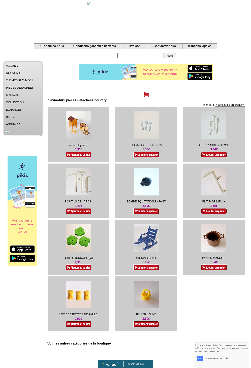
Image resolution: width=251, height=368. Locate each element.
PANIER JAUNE (146, 314)
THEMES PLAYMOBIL (20, 80)
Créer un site (136, 363)
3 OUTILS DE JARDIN (78, 201)
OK (200, 358)
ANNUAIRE (13, 124)
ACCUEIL (12, 65)
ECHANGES (14, 109)
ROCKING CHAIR (146, 258)
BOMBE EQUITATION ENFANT (146, 201)
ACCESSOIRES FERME (214, 145)
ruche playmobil (78, 145)
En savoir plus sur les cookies (217, 358)
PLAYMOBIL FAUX (213, 201)
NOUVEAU (13, 73)
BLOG (10, 117)
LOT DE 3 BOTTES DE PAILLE (78, 314)
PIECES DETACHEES (20, 87)
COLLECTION (15, 102)
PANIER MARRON (213, 258)
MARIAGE (12, 95)
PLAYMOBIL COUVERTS (146, 145)
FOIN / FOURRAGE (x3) (78, 258)
